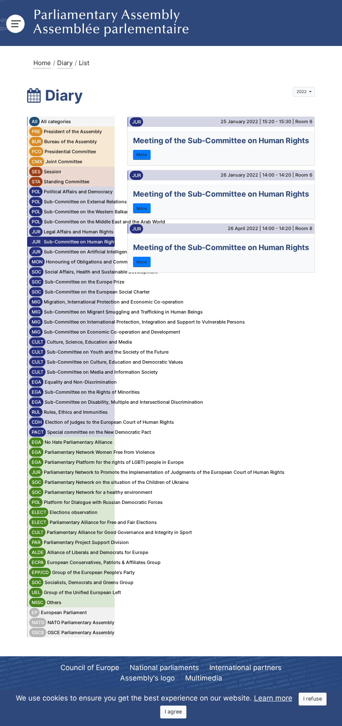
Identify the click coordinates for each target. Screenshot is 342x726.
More (141, 154)
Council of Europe (89, 667)
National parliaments (164, 667)
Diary (65, 63)
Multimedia (203, 678)
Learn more (273, 698)
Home (42, 63)
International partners (245, 667)
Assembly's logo (147, 678)
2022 (302, 91)
